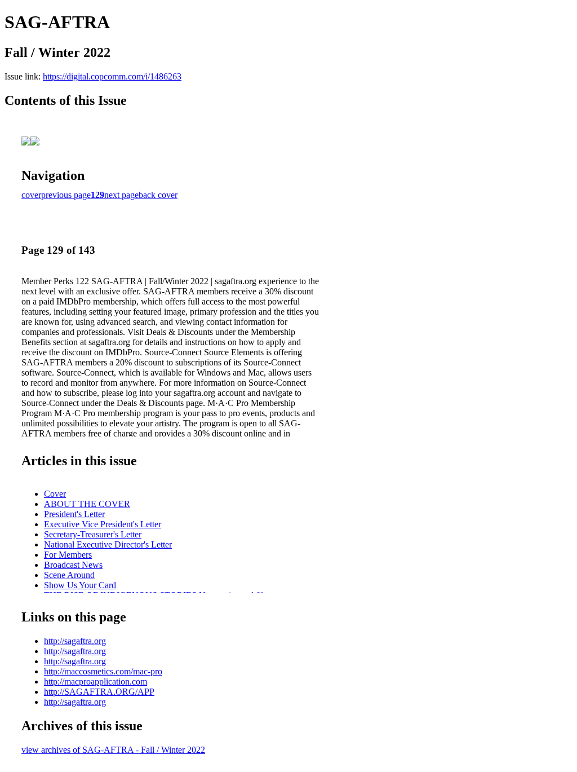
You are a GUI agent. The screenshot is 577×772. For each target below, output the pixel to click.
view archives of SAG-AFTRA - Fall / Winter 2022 (113, 750)
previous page (66, 195)
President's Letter (74, 514)
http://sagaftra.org (75, 641)
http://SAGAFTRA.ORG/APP (99, 691)
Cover (55, 494)
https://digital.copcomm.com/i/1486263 (112, 76)
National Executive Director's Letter (108, 544)
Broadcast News (73, 565)
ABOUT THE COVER (87, 504)
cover (31, 195)
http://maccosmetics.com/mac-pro (103, 671)
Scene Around (69, 575)
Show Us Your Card (80, 585)
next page (121, 195)
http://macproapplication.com (95, 681)
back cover (158, 195)
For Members (68, 554)
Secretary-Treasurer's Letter (92, 534)
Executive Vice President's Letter (102, 524)
